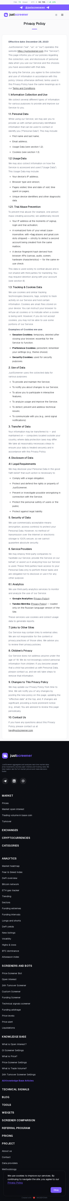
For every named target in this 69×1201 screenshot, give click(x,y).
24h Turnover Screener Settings (19, 1074)
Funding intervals (11, 914)
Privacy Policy (41, 598)
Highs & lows (9, 944)
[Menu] (62, 15)
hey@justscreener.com (21, 730)
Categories (10, 845)
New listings (8, 932)
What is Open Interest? (14, 1044)
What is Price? (9, 1056)
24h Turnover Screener (14, 985)
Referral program (16, 1128)
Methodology (9, 1169)
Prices (5, 803)
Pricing (7, 1136)
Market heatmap (11, 866)
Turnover (6, 821)
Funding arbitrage (11, 1009)
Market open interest (13, 809)
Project (8, 1143)
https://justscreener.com (30, 51)
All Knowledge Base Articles (18, 1080)
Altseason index (10, 956)
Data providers (10, 1163)
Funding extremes (11, 908)
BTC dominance (10, 950)
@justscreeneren (35, 7)
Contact (6, 1157)
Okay (56, 1190)
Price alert (7, 1021)
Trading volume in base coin (17, 815)
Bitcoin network (10, 884)
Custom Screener (11, 991)
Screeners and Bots (17, 966)
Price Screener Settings (14, 1062)
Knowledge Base (14, 1036)
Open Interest (9, 979)
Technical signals (15, 1089)
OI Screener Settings (13, 1050)
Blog (5, 1097)
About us (7, 1151)
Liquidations (8, 1027)
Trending (6, 896)
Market (7, 795)
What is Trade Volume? (14, 1068)
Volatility (6, 938)
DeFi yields (8, 926)
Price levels (8, 1015)
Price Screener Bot (12, 973)
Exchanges (10, 830)
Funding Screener (11, 997)
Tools (6, 1105)
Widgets (8, 1112)
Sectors (6, 902)
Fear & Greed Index (12, 872)
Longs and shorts (11, 920)
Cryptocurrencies (16, 838)
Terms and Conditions (24, 88)
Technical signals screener (16, 1003)
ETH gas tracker (10, 890)
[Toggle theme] (56, 14)
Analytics (9, 858)
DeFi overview (9, 878)
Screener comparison (18, 1120)
